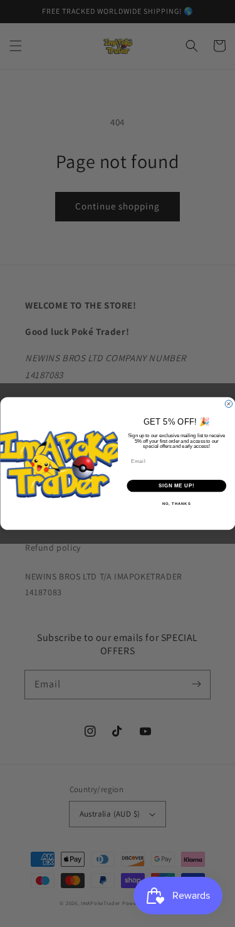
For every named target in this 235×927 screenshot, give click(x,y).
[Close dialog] (228, 404)
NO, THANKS (176, 504)
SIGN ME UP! (176, 485)
